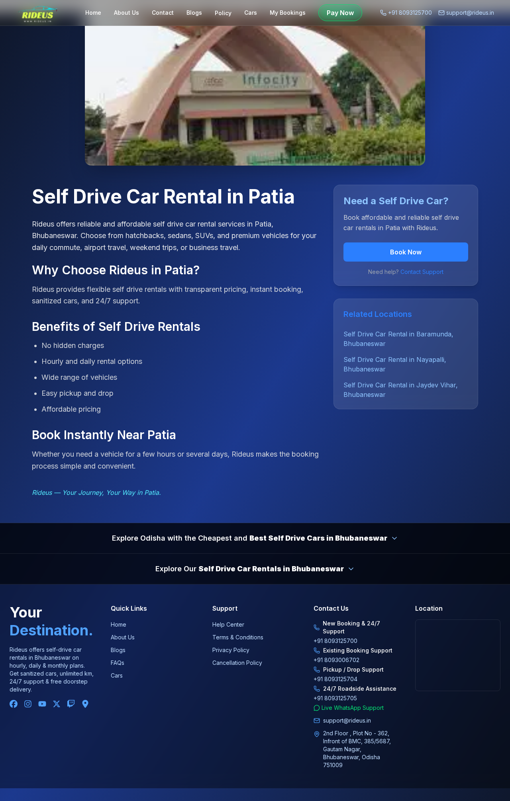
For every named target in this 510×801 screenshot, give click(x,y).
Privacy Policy (230, 650)
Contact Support (421, 271)
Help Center (228, 624)
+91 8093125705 (335, 698)
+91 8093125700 (410, 12)
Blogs (194, 12)
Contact (163, 12)
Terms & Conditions (237, 637)
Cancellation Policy (237, 662)
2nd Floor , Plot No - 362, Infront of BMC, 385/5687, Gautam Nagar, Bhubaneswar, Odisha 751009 (357, 749)
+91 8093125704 (335, 679)
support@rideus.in (470, 12)
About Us (126, 12)
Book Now (406, 252)
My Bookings (288, 12)
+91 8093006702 (336, 659)
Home (93, 12)
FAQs (117, 662)
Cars (250, 12)
